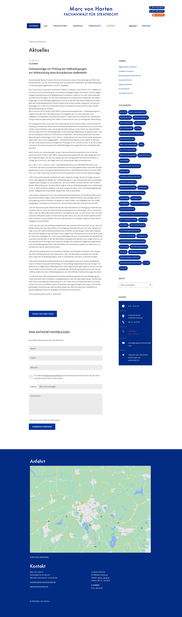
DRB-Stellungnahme (128, 155)
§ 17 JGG (146, 263)
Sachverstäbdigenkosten (130, 231)
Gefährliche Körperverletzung (132, 193)
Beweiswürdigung (127, 139)
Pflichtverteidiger (137, 225)
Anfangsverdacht (141, 118)
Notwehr (143, 220)
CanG (141, 144)
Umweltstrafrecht (126, 93)
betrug (138, 128)
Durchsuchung (144, 155)
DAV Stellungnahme (128, 150)
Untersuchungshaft (139, 247)
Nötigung (124, 225)
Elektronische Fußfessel (130, 166)
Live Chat (159, 15)
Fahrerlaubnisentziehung (130, 177)
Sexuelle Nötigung (127, 236)
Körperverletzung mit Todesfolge (133, 214)
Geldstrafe (124, 198)
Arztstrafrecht (124, 89)
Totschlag (124, 247)
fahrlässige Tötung (128, 188)
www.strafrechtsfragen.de (39, 587)
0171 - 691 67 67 (134, 334)
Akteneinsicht (125, 118)
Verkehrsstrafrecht (126, 71)
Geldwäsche (136, 198)
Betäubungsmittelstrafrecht (130, 75)
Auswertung (140, 123)
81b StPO (123, 112)
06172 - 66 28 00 (134, 322)
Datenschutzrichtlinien (53, 375)
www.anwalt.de (133, 360)
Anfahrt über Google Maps (39, 557)
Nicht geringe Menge (128, 220)
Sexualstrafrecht (125, 80)
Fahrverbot (142, 188)
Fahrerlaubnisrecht (128, 182)
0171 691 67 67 (158, 11)
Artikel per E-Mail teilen (43, 314)
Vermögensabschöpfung (130, 257)
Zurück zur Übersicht (37, 42)
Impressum (78, 26)
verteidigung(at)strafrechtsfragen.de (43, 582)
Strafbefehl (142, 236)
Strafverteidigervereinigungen (132, 241)
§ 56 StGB (123, 268)
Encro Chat (124, 171)
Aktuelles (33, 26)
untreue (123, 252)
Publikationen (60, 26)
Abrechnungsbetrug (137, 112)
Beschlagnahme (126, 128)
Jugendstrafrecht (125, 84)
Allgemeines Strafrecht (128, 67)
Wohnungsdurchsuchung (130, 263)
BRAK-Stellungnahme (128, 144)
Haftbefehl (124, 204)
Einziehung (124, 161)
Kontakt (111, 26)
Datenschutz (95, 26)
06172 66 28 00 (158, 8)
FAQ (45, 26)
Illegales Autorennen (140, 204)
